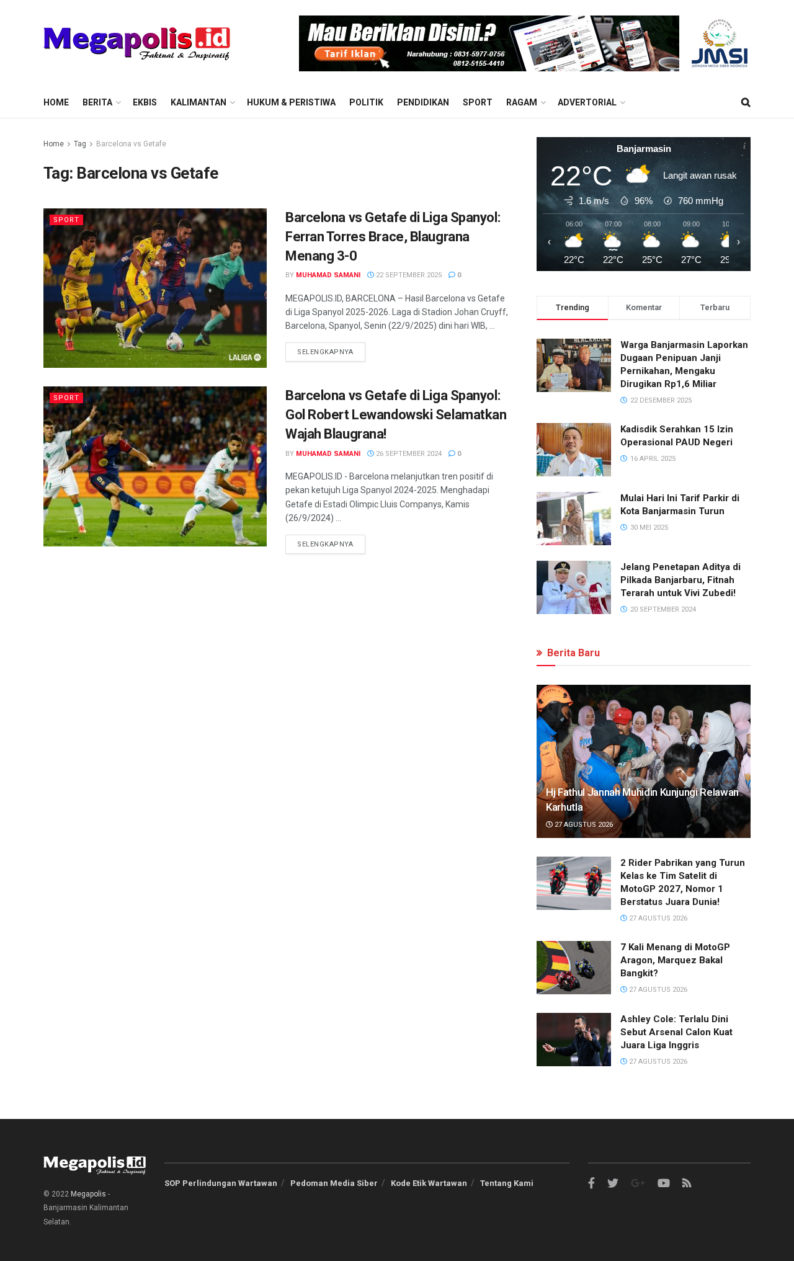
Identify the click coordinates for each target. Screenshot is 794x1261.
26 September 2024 (408, 454)
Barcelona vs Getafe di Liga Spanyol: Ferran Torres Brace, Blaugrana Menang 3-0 (392, 237)
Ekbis (145, 102)
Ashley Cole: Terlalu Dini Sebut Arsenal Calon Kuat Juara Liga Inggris (676, 1032)
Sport (478, 102)
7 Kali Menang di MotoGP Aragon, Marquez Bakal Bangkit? (675, 960)
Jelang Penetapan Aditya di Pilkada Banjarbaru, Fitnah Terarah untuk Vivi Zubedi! (680, 580)
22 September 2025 (408, 275)
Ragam (521, 102)
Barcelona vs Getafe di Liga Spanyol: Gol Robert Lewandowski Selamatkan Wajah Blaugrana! (395, 415)
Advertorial (587, 102)
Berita (97, 102)
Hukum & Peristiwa (291, 102)
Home (56, 102)
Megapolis (88, 1194)
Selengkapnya (325, 352)
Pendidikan (423, 102)
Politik (366, 102)
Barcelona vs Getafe (131, 144)
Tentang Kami (506, 1183)
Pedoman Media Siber (334, 1183)
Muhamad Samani (328, 275)
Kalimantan (198, 102)
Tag (80, 144)
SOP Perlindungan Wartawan (220, 1183)
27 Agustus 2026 (583, 825)
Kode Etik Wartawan (429, 1183)
